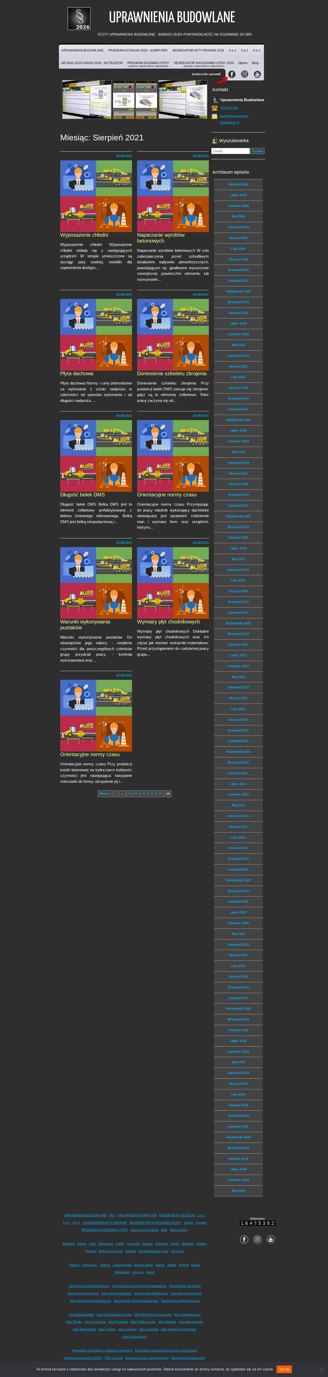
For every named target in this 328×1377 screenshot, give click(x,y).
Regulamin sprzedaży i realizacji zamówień (102, 1350)
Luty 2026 (238, 249)
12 (152, 794)
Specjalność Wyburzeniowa (180, 1301)
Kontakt (201, 1223)
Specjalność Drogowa (83, 1293)
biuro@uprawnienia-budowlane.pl (234, 119)
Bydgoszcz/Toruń (111, 1251)
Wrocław (188, 1244)
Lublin (120, 1244)
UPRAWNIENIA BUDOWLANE (82, 50)
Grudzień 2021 (238, 730)
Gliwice (105, 1265)
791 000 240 (229, 108)
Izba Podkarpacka (143, 1322)
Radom (74, 1265)
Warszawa (105, 1244)
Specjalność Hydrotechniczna (90, 1301)
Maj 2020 (238, 934)
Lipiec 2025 (238, 323)
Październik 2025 (238, 291)
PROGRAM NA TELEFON (177, 1215)
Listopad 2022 (238, 612)
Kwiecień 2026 (238, 227)
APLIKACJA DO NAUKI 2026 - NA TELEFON (92, 63)
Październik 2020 (238, 880)
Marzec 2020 (238, 955)
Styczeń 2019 (238, 1105)
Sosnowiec (89, 1265)
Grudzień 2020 (238, 859)
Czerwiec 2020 (238, 923)
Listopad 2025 (238, 281)
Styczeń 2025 (238, 388)
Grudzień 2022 (238, 602)
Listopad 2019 (238, 998)
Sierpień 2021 (238, 773)
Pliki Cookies (114, 1358)
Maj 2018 (238, 1191)
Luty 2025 (238, 377)
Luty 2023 (238, 580)
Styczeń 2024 (238, 484)
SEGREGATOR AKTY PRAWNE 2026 (198, 50)
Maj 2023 (238, 559)
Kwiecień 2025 (238, 356)
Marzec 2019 (238, 1084)
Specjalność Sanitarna (185, 1286)
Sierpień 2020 (238, 901)
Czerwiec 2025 (238, 334)
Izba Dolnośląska (134, 1337)
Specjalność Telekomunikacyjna (136, 1301)
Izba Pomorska (95, 1322)
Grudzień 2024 (238, 398)
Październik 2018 (238, 1137)
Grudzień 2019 (238, 987)
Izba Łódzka (106, 1329)
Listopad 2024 (238, 409)
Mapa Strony (179, 1230)
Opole (175, 1244)
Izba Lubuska (127, 1329)
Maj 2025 (238, 345)
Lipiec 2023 (238, 548)
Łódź (92, 1244)
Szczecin (177, 1251)
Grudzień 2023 (238, 495)
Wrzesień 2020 (238, 891)
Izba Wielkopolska (81, 1315)
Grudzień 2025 (238, 270)
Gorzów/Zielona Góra (153, 1251)
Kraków (147, 1244)
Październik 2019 (238, 1008)
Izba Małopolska (84, 1329)
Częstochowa (122, 1265)
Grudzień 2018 (238, 1116)
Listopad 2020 (238, 869)
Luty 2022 (238, 709)
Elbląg (195, 1265)
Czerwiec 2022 (238, 666)
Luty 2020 (238, 966)
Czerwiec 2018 (238, 1180)
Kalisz (150, 1272)
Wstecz (105, 794)
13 (160, 794)
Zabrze (160, 1265)
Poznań (91, 1251)
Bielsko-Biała (143, 1265)
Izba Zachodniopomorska (114, 1315)
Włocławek (122, 1272)
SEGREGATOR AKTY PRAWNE (105, 1223)
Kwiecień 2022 (238, 687)
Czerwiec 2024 (238, 441)
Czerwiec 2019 (238, 1051)
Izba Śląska (74, 1322)
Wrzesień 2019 (238, 1019)
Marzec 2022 (238, 698)
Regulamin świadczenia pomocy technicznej (166, 1350)
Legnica (138, 1272)
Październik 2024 (238, 420)
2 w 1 (232, 50)
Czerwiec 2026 (238, 206)
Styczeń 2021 (238, 848)
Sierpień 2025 (238, 313)
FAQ (112, 1215)
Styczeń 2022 (238, 720)
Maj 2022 (238, 677)
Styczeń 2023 (238, 591)
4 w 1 (256, 50)
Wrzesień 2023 (238, 527)
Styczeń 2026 (238, 259)
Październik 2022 (238, 623)
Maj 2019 (238, 1062)
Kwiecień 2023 (238, 570)
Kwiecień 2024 (238, 463)
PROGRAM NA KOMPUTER (137, 1215)
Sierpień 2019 (238, 1030)
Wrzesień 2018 (238, 1148)
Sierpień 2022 (238, 644)
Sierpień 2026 (238, 184)
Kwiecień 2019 (238, 1073)
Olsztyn (201, 1244)
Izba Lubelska (149, 1329)
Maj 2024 (238, 452)
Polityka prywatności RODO (83, 1358)
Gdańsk (130, 1251)
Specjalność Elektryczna (151, 1293)
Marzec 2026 (238, 238)
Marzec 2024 (238, 473)
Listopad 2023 (238, 505)
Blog (255, 63)
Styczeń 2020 (238, 976)
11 (144, 794)
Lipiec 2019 (238, 1041)
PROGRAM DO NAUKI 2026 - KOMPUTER (138, 50)
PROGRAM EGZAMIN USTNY (148, 64)
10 (136, 794)
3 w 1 (244, 50)
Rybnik (184, 1265)
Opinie (243, 63)
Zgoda (284, 1369)
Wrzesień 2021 (238, 762)
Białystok (69, 1244)
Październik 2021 (238, 752)
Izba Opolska (167, 1322)
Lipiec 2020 (238, 912)
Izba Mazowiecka (191, 1322)
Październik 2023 (238, 516)
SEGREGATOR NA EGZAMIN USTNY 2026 (204, 64)
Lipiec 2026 (238, 195)
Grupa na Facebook (144, 1230)
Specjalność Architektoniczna (89, 1286)
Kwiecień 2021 (238, 816)
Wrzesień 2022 (238, 634)
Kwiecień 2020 (238, 944)
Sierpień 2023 (238, 537)
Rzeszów (133, 1244)
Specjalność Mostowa (116, 1293)
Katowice (161, 1244)
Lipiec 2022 (238, 655)
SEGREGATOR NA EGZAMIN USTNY (155, 1223)
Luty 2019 (238, 1094)
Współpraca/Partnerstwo (188, 1358)
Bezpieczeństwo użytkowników (147, 1358)
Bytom (172, 1265)
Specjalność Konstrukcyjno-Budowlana (139, 1286)
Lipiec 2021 (238, 784)
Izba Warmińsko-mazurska (153, 1315)
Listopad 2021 (238, 741)
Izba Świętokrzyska (187, 1315)
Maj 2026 (238, 216)
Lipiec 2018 (238, 1169)
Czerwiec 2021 (238, 794)
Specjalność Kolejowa (186, 1293)
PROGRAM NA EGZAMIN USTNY (104, 1230)
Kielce (82, 1244)
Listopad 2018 (238, 1126)
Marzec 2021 (238, 827)
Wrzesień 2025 (238, 302)
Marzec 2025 (238, 366)
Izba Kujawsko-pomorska (178, 1329)
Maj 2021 (238, 805)
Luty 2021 (238, 837)
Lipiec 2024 (238, 430)
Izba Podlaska (118, 1322)
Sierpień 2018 (238, 1159)
